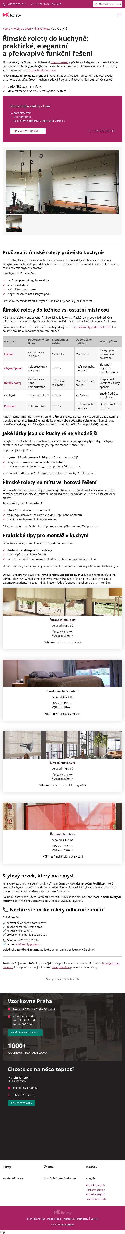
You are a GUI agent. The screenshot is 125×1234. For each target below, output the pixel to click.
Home (6, 28)
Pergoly (91, 1178)
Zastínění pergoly (95, 1185)
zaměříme (24, 117)
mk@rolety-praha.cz (25, 1088)
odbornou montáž (39, 121)
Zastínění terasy (13, 1178)
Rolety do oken (22, 28)
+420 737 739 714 (16, 4)
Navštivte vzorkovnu (110, 4)
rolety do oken (59, 62)
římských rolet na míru (42, 70)
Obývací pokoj (13, 368)
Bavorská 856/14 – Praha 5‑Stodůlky (35, 1009)
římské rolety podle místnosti (92, 327)
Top (2, 1232)
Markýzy (91, 1167)
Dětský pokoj (12, 383)
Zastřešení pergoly (96, 1198)
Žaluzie (49, 1167)
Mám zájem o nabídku (28, 130)
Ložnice (9, 354)
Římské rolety (42, 28)
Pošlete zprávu (21, 1103)
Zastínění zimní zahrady (60, 1178)
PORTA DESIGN (66, 1224)
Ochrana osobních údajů (76, 1218)
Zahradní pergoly (95, 1194)
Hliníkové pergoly (95, 1189)
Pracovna (10, 406)
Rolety (7, 1167)
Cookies (94, 1218)
